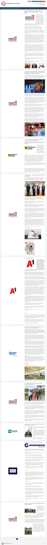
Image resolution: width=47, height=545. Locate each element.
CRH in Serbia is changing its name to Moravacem (33, 442)
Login (44, 1)
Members (6, 8)
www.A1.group (36, 323)
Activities (14, 8)
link (36, 333)
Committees (10, 8)
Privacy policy (34, 1)
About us (2, 8)
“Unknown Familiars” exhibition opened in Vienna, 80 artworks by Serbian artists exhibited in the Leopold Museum (33, 12)
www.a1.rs (33, 323)
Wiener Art (32, 177)
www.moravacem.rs (29, 499)
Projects (17, 8)
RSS (38, 1)
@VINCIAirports (26, 364)
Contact (41, 1)
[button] (24, 65)
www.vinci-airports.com (27, 363)
